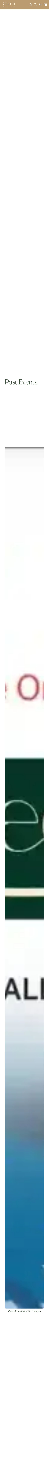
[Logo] (9, 4)
